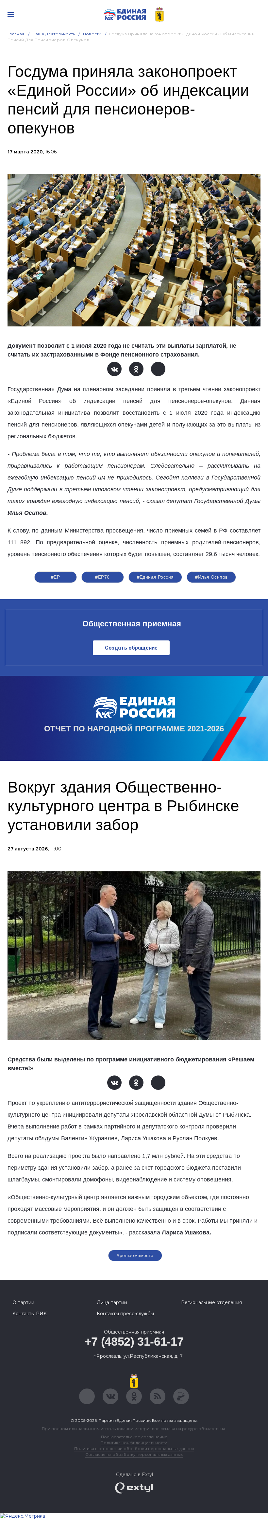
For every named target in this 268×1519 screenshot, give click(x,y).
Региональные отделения (211, 1302)
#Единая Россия (155, 577)
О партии (23, 1302)
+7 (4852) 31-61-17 (134, 1341)
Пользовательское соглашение (134, 1436)
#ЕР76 (102, 577)
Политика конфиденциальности (134, 1442)
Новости (92, 33)
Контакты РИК (29, 1314)
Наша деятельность (54, 33)
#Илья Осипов (211, 577)
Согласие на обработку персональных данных (134, 1454)
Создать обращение (131, 648)
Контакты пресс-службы (125, 1314)
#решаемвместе (135, 1255)
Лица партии (112, 1302)
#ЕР (55, 577)
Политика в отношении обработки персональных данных (134, 1448)
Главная (16, 33)
